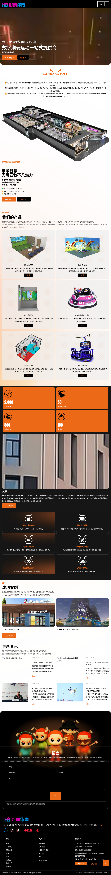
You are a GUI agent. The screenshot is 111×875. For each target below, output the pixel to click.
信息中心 (9, 863)
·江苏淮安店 (28, 614)
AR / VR (41, 853)
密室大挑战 (28, 298)
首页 (7, 843)
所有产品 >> (43, 860)
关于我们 (9, 860)
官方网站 (25, 872)
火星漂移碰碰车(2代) (82, 298)
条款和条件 (99, 872)
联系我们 (9, 866)
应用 (7, 853)
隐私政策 (92, 872)
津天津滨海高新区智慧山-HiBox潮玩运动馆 (82, 614)
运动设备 (42, 843)
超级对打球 (28, 348)
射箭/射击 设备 (44, 850)
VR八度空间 (82, 348)
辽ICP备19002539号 (82, 872)
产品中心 (9, 847)
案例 (7, 856)
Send (56, 796)
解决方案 (55, 133)
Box (40, 856)
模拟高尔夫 (28, 248)
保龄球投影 (82, 248)
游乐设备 (42, 847)
